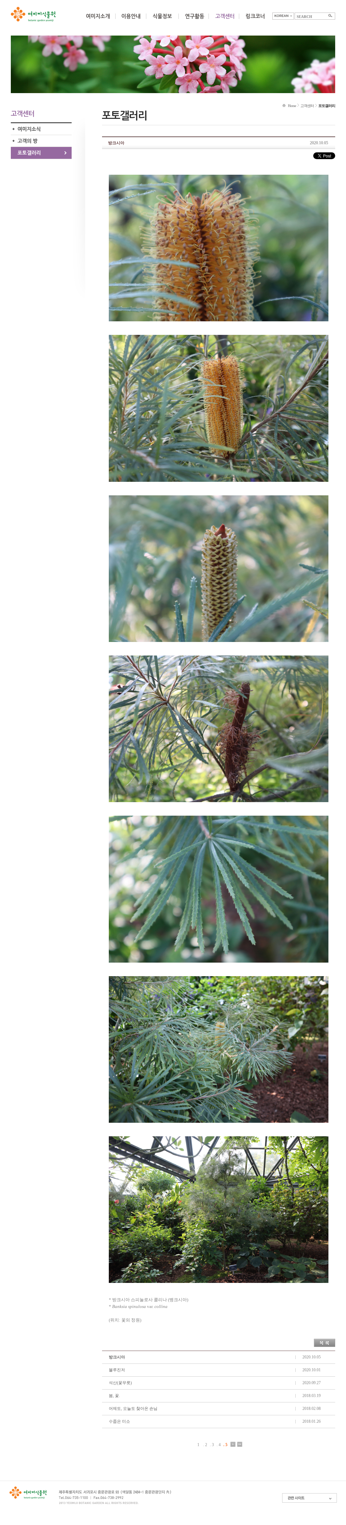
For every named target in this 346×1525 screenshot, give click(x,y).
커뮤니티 (224, 20)
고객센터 (307, 106)
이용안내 (131, 20)
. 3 (212, 1444)
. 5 (225, 1444)
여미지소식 (41, 129)
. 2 (205, 1444)
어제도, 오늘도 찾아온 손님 (133, 1408)
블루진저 (117, 1370)
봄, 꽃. (114, 1395)
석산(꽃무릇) (120, 1382)
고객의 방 (41, 141)
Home (292, 106)
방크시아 (117, 1357)
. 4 (219, 1444)
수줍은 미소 (119, 1421)
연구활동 (194, 20)
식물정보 (162, 20)
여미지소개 (98, 20)
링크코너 (255, 20)
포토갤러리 (41, 153)
